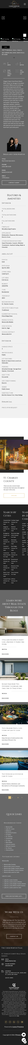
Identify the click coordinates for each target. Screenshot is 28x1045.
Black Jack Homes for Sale (6, 574)
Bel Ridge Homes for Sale (14, 548)
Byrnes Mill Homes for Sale (6, 561)
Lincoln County (10, 844)
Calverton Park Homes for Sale (7, 554)
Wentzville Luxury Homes (12, 866)
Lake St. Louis (10, 828)
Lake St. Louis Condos (11, 879)
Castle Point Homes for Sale (7, 580)
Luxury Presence (18, 1027)
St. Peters (9, 848)
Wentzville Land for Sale (11, 872)
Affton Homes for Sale (14, 580)
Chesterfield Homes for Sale (7, 522)
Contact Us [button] (14, 936)
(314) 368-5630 (6, 166)
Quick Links (9, 977)
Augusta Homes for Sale (6, 528)
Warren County (10, 846)
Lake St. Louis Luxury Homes (13, 881)
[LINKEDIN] (14, 1021)
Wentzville (9, 827)
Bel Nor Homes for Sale (14, 554)
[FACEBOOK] (5, 1021)
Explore (14, 495)
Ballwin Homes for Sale (14, 528)
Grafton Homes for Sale (6, 541)
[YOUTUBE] (22, 1021)
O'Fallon (8, 834)
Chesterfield (9, 850)
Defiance (8, 830)
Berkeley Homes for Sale (14, 541)
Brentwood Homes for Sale (14, 561)
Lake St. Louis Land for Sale (12, 887)
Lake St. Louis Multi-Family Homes (14, 885)
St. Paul (8, 840)
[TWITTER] (18, 1021)
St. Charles (9, 836)
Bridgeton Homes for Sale (6, 535)
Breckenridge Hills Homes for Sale (15, 535)
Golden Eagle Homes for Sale (15, 522)
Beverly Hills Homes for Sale (15, 567)
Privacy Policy (20, 1035)
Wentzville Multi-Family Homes (14, 870)
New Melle (9, 842)
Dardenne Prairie (11, 832)
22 (18, 797)
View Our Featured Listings (14, 896)
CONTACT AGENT (14, 182)
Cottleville (9, 838)
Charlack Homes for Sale (6, 548)
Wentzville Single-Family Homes (14, 868)
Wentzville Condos (10, 864)
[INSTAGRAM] (10, 1021)
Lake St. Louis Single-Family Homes (15, 883)
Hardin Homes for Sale (6, 567)
